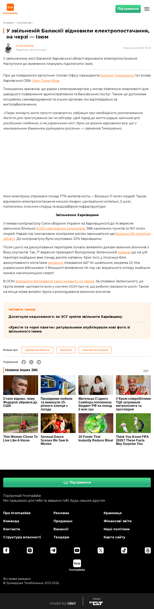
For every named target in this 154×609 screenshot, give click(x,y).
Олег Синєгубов (45, 81)
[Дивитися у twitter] (101, 550)
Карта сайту (114, 537)
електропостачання (95, 349)
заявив (124, 252)
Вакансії (61, 529)
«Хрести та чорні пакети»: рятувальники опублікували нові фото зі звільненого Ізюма (69, 329)
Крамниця (113, 513)
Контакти (11, 529)
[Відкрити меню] (147, 9)
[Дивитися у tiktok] (124, 550)
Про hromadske (17, 513)
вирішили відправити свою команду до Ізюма (54, 281)
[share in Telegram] (39, 362)
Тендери (61, 537)
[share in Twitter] (31, 362)
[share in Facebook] (23, 362)
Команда (11, 521)
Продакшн (63, 521)
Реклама (61, 513)
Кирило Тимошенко (117, 75)
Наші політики (117, 529)
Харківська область (37, 349)
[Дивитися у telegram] (53, 550)
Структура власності (22, 537)
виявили (55, 263)
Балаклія (66, 349)
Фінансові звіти (118, 521)
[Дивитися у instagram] (30, 550)
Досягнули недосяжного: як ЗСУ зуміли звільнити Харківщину (65, 317)
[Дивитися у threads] (148, 550)
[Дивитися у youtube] (77, 550)
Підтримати (128, 9)
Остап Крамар (25, 45)
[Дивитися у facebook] (6, 550)
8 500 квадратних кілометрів (60, 228)
